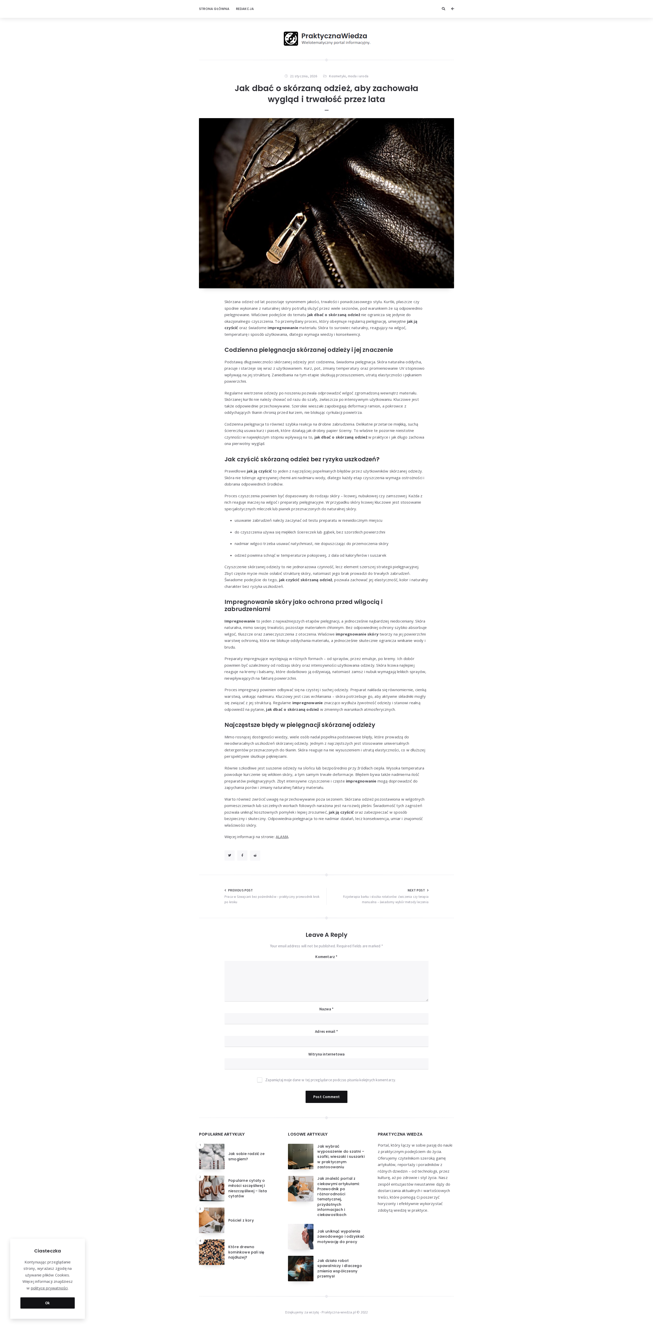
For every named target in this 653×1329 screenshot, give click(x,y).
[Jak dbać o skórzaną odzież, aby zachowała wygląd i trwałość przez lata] (326, 203)
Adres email (326, 1031)
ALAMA (282, 836)
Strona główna (214, 8)
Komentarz (326, 956)
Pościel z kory (241, 1220)
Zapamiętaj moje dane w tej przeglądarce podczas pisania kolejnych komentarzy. (330, 1079)
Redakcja (245, 8)
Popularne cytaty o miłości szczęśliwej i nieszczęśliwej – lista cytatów (247, 1188)
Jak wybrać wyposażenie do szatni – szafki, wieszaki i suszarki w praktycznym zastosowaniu (340, 1157)
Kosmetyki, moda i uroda (348, 76)
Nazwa (326, 1009)
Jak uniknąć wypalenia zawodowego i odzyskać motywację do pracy (340, 1236)
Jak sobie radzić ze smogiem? (246, 1156)
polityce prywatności (49, 1287)
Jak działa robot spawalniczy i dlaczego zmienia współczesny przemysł (339, 1268)
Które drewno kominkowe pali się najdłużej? (246, 1252)
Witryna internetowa (326, 1054)
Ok (47, 1302)
